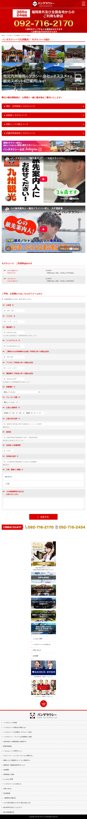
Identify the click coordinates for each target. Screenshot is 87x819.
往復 (8, 484)
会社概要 (35, 656)
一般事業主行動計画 (9, 798)
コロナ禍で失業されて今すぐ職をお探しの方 (17, 803)
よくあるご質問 (37, 639)
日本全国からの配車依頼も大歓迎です (15, 741)
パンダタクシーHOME (10, 722)
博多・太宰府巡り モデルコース (20, 106)
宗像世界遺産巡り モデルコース (20, 133)
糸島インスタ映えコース (17, 124)
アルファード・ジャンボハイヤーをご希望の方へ (18, 755)
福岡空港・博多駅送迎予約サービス (14, 765)
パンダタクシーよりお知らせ (41, 644)
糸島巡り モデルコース (16, 115)
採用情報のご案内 (8, 774)
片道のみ (9, 477)
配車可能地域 (7, 746)
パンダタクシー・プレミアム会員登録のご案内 (17, 737)
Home (3, 35)
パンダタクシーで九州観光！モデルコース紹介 (17, 732)
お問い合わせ (37, 650)
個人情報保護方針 (8, 812)
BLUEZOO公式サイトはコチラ (12, 807)
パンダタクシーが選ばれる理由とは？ (15, 727)
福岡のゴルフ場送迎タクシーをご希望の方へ (17, 760)
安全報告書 (6, 793)
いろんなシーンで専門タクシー (12, 751)
